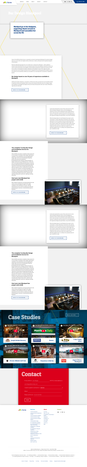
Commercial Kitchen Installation (35, 415)
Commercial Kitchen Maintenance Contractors (66, 455)
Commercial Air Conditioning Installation (35, 427)
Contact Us (45, 422)
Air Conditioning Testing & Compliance (41, 456)
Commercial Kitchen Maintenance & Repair (36, 414)
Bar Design (31, 456)
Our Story (45, 411)
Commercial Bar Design (34, 420)
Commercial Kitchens (33, 411)
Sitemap (51, 461)
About (25, 391)
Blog (44, 424)
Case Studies (46, 419)
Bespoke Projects (33, 440)
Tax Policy (37, 461)
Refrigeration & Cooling (34, 431)
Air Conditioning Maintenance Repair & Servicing (20, 456)
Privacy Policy (32, 461)
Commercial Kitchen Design (35, 416)
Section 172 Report (25, 461)
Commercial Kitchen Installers (53, 455)
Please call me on (28, 395)
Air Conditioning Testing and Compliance (35, 429)
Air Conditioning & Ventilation (35, 422)
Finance (31, 436)
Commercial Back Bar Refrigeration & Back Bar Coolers (36, 433)
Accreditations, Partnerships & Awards (49, 415)
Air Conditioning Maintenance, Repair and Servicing (35, 424)
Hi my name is (28, 380)
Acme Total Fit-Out (33, 441)
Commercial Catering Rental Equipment (35, 438)
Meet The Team (46, 413)
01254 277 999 (46, 449)
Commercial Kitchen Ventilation (54, 456)
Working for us (46, 418)
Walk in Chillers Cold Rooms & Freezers (66, 456)
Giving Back (46, 416)
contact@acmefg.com (36, 449)
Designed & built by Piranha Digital (59, 461)
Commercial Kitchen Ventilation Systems (35, 419)
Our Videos (45, 421)
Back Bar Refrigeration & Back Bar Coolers (19, 455)
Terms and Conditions (44, 461)
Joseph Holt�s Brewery (18, 340)
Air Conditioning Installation (31, 455)
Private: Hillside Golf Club (18, 361)
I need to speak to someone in (32, 387)
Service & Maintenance (34, 435)
